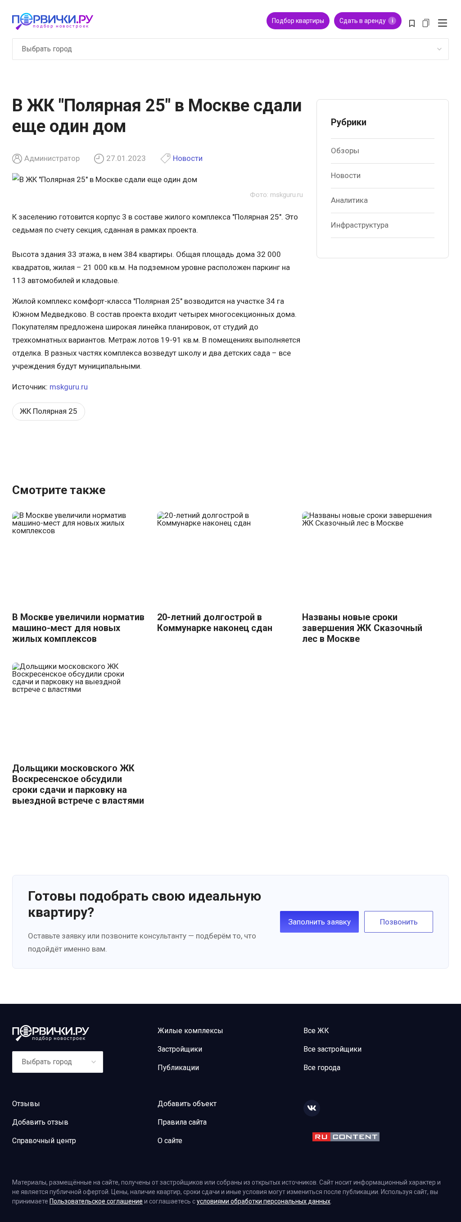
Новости (188, 158)
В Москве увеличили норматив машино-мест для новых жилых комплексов (78, 628)
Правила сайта (182, 1122)
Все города (321, 1067)
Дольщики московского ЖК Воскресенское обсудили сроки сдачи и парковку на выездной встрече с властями (78, 784)
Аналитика (349, 200)
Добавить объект (187, 1103)
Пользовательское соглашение (96, 1201)
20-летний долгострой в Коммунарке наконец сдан (214, 622)
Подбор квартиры (298, 20)
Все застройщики (332, 1049)
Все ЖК (316, 1030)
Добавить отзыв (40, 1122)
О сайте (170, 1140)
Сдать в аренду (366, 20)
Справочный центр (44, 1140)
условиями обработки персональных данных (263, 1201)
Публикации (178, 1067)
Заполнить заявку (319, 921)
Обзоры (345, 150)
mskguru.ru (69, 386)
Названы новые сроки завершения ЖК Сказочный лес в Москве (362, 628)
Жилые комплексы (190, 1030)
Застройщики (180, 1049)
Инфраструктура (360, 224)
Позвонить (399, 921)
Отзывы (26, 1103)
